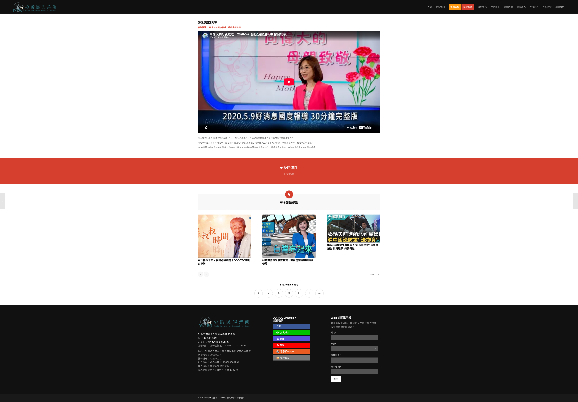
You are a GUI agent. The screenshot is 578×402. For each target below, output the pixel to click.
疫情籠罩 (202, 27)
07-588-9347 (211, 338)
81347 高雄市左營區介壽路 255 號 (216, 334)
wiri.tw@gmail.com (218, 342)
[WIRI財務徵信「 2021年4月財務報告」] (575, 201)
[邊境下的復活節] (2, 201)
